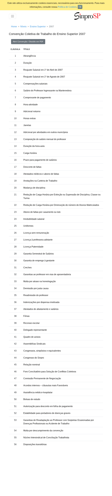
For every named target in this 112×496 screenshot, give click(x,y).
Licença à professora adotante (38, 240)
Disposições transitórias (35, 444)
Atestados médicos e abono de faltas (41, 174)
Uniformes (28, 226)
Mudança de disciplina (34, 188)
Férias (26, 316)
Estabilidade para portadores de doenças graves (46, 413)
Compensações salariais (35, 84)
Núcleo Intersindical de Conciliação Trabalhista (46, 437)
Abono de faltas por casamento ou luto (42, 212)
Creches (27, 267)
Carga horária (30, 153)
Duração (27, 63)
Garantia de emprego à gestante (38, 260)
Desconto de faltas (32, 167)
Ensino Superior (38, 26)
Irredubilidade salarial (33, 219)
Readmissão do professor (35, 295)
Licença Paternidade (33, 247)
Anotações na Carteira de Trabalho (40, 181)
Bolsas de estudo (31, 399)
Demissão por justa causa (35, 288)
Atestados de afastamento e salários (40, 309)
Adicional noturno (31, 111)
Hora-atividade (30, 104)
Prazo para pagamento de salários (40, 160)
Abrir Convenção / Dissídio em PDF (28, 41)
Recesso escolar (31, 323)
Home (14, 26)
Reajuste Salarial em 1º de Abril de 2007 (43, 70)
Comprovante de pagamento (37, 97)
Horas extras (29, 118)
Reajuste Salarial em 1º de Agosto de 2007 (44, 77)
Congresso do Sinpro (33, 358)
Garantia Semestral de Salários (38, 254)
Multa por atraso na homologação (39, 281)
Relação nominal (31, 364)
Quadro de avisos (31, 337)
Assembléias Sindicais (34, 344)
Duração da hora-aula (34, 146)
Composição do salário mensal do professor (44, 139)
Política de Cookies (67, 7)
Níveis (23, 26)
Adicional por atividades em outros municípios (45, 132)
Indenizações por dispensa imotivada (41, 302)
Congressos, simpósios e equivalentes (42, 351)
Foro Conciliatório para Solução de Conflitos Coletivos (49, 371)
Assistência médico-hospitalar (37, 392)
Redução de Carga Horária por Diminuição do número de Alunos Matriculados (61, 205)
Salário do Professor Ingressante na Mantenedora (47, 90)
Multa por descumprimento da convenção (43, 430)
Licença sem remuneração (36, 233)
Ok (80, 7)
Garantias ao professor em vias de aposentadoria (47, 274)
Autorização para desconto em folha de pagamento (48, 406)
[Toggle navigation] (12, 16)
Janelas (27, 125)
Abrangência (29, 56)
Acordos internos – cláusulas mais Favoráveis (45, 385)
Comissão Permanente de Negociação (42, 378)
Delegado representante (35, 330)
